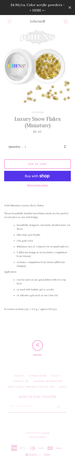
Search (19, 375)
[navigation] (9, 21)
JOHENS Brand (38, 375)
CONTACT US (21, 381)
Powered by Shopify (37, 437)
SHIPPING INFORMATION (47, 381)
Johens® (37, 21)
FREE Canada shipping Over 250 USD (31, 386)
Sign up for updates (37, 397)
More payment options (37, 185)
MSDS (63, 386)
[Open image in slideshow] (37, 65)
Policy (56, 375)
